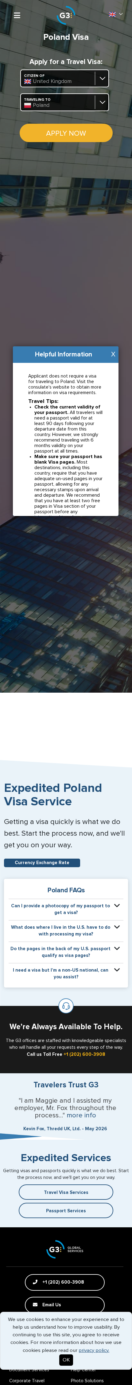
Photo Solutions (87, 1381)
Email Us (51, 1305)
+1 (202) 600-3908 (84, 1054)
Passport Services (66, 1211)
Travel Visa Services (66, 1192)
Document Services (29, 1370)
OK (66, 1360)
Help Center (83, 1370)
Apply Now (66, 133)
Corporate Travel (27, 1381)
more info (81, 1115)
